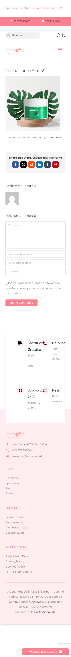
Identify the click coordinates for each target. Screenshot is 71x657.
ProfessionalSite (45, 612)
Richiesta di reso (16, 527)
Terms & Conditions (18, 571)
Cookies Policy (15, 566)
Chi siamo (12, 478)
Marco (12, 137)
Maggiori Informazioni (43, 651)
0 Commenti (53, 137)
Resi (8, 488)
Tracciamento (14, 522)
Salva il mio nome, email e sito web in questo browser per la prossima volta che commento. (33, 288)
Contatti (11, 493)
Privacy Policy (14, 561)
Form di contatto (16, 517)
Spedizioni (12, 483)
